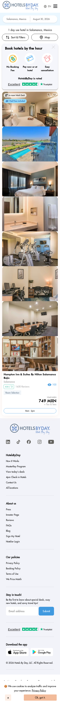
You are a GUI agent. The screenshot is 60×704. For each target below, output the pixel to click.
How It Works (12, 461)
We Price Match (14, 579)
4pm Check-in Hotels (16, 477)
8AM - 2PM (30, 411)
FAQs (9, 525)
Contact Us (11, 482)
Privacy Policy (39, 690)
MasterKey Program (16, 466)
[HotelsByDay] (20, 9)
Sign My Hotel (13, 536)
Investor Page (12, 514)
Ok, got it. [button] (40, 697)
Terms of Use (12, 573)
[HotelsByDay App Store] (18, 652)
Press (8, 509)
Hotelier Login (13, 541)
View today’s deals (15, 471)
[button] (55, 6)
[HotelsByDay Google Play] (42, 652)
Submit (46, 611)
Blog (8, 530)
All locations (12, 487)
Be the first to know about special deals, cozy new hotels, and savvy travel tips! (28, 601)
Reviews (10, 520)
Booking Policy (13, 568)
